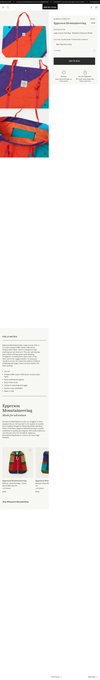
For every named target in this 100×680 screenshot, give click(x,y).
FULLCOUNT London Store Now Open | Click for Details (67, 2)
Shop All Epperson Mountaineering (15, 502)
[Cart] (96, 7)
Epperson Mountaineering (70, 23)
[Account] (91, 7)
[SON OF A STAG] (50, 7)
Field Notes (55, 677)
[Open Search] (7, 7)
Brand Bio (92, 677)
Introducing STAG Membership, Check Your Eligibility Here (31, 2)
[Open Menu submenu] (3, 7)
